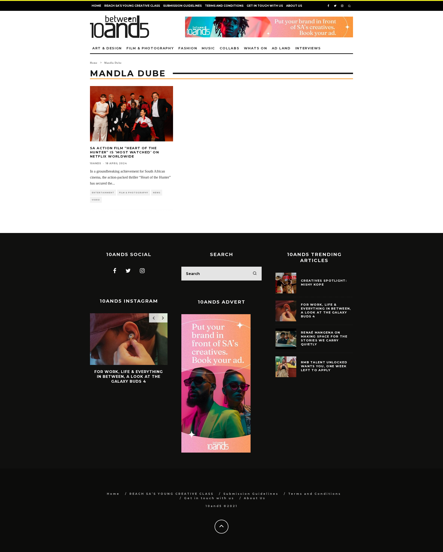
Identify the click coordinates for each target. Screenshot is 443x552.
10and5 (95, 163)
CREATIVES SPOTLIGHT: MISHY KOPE (324, 282)
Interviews (308, 48)
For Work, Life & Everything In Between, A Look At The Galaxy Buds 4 (326, 310)
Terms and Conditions (224, 5)
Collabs (229, 48)
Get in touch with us (265, 5)
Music (208, 48)
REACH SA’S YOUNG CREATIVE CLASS (132, 5)
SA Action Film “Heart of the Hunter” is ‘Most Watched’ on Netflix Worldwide (124, 152)
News (156, 192)
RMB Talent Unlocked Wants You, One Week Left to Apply (324, 366)
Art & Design (107, 48)
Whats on (255, 48)
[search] (255, 273)
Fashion (187, 48)
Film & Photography (150, 48)
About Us (294, 5)
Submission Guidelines (182, 5)
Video (96, 200)
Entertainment (103, 192)
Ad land (281, 48)
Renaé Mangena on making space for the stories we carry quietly (324, 338)
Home (96, 5)
